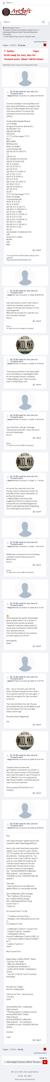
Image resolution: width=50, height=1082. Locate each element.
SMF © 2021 (23, 1072)
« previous (37, 42)
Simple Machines (33, 1072)
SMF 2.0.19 (14, 1072)
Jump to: (43, 1058)
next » (44, 42)
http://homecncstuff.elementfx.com (18, 260)
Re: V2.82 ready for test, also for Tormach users (24, 93)
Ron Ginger (7, 34)
